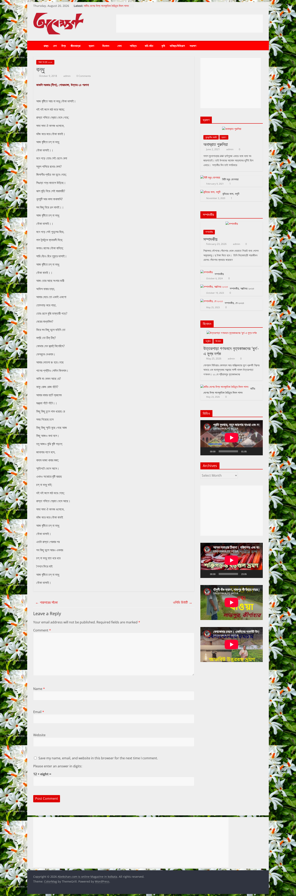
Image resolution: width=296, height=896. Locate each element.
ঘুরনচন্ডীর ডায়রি (211, 137)
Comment (42, 630)
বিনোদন (105, 46)
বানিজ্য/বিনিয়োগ (177, 46)
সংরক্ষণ (193, 46)
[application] (231, 437)
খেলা (119, 46)
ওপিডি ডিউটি (182, 602)
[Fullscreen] (258, 451)
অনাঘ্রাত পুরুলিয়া (215, 144)
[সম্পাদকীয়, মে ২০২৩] (211, 301)
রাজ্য (46, 46)
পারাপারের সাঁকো (46, 602)
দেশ (55, 46)
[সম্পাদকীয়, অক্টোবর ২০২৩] (214, 286)
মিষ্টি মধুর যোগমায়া (230, 179)
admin (67, 76)
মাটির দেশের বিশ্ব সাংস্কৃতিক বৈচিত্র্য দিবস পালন (106, 6)
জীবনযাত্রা (76, 46)
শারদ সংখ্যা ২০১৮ (45, 62)
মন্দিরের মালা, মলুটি (231, 194)
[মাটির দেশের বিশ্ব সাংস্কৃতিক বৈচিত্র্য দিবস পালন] (224, 387)
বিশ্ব (63, 46)
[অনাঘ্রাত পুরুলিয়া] (231, 129)
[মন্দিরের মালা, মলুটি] (210, 192)
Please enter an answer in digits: (57, 766)
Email (38, 712)
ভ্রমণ (91, 46)
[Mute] (251, 451)
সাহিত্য (133, 46)
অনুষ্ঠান (208, 341)
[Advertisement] (189, 23)
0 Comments (83, 76)
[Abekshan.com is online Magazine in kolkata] (37, 46)
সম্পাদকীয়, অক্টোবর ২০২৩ (242, 288)
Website (39, 735)
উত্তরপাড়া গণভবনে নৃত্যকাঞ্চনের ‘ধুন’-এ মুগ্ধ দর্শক (231, 350)
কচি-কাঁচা (149, 46)
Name (39, 689)
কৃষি (163, 46)
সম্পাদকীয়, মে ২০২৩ (234, 303)
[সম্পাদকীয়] (232, 224)
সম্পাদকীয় (209, 232)
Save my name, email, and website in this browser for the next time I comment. (98, 758)
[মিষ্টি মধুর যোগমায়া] (210, 177)
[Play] (206, 451)
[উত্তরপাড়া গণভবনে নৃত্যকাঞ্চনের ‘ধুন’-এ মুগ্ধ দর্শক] (232, 333)
